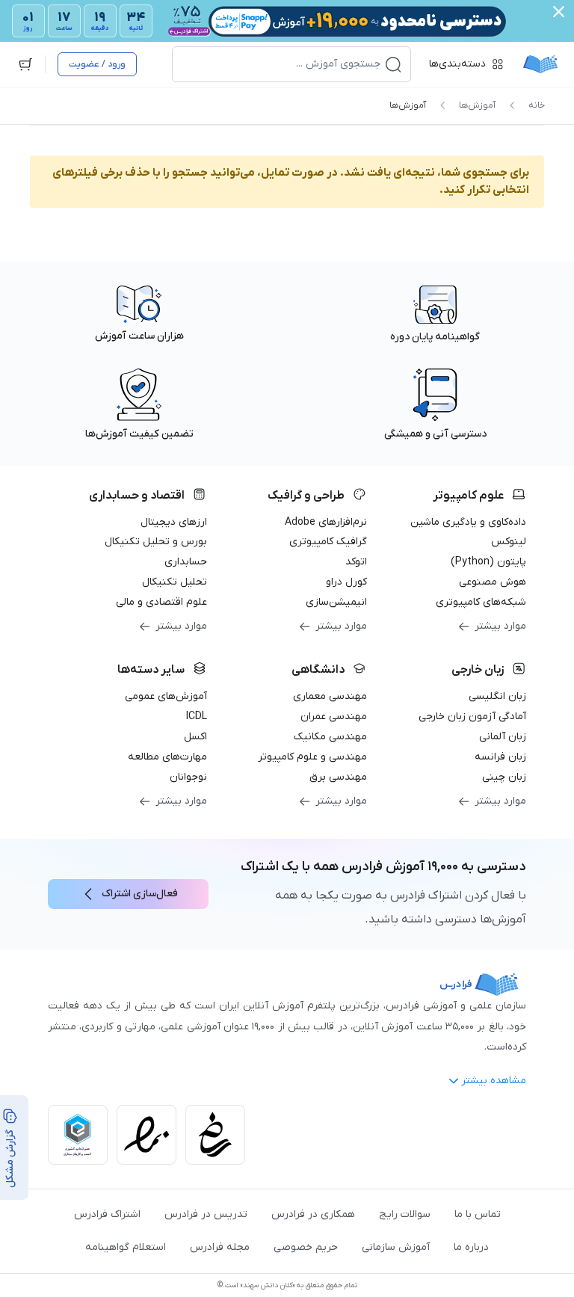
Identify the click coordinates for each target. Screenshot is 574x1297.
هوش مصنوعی (492, 582)
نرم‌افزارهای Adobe (326, 522)
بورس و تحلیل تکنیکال (156, 541)
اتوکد (356, 562)
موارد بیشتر (500, 626)
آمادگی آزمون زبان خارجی (472, 716)
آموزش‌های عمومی (166, 696)
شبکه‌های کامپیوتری (481, 602)
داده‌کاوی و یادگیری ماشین (468, 522)
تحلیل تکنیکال (174, 582)
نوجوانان (188, 777)
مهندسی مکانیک (330, 737)
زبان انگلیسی (497, 696)
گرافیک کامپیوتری (328, 541)
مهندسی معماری (330, 696)
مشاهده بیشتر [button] (493, 1080)
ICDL (196, 716)
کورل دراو (346, 582)
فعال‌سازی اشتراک (140, 894)
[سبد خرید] (25, 64)
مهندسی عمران (333, 716)
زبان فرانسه (500, 757)
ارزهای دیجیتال (174, 522)
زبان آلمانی (502, 737)
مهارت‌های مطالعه (167, 757)
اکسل (195, 737)
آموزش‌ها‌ (477, 105)
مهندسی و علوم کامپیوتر (312, 757)
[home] (540, 64)
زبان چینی (504, 777)
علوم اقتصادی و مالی (161, 602)
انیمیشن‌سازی (336, 602)
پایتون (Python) (488, 562)
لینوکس (508, 541)
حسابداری (185, 562)
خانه (536, 105)
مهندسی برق (338, 777)
